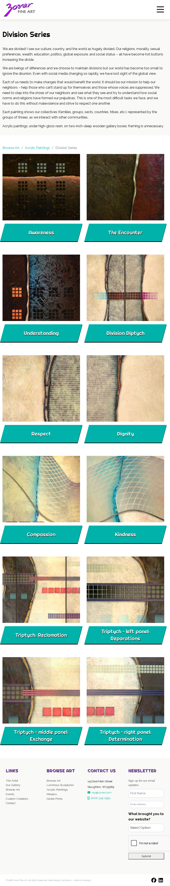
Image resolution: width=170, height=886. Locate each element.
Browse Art (10, 148)
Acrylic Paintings (57, 789)
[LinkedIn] (161, 880)
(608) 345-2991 (100, 798)
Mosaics (52, 794)
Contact (10, 803)
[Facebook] (154, 880)
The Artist (12, 780)
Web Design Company (60, 880)
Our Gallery (13, 785)
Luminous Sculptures (60, 785)
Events (10, 794)
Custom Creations (17, 798)
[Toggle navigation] (160, 9)
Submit (146, 856)
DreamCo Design (82, 880)
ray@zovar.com (101, 792)
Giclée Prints (54, 798)
